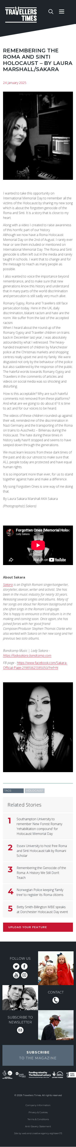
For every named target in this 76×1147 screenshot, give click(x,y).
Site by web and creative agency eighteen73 (38, 1133)
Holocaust (34, 790)
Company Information (38, 1105)
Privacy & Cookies (38, 1112)
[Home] (25, 15)
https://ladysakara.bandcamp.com (27, 655)
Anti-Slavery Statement (38, 1126)
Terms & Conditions (38, 1119)
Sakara (8, 584)
